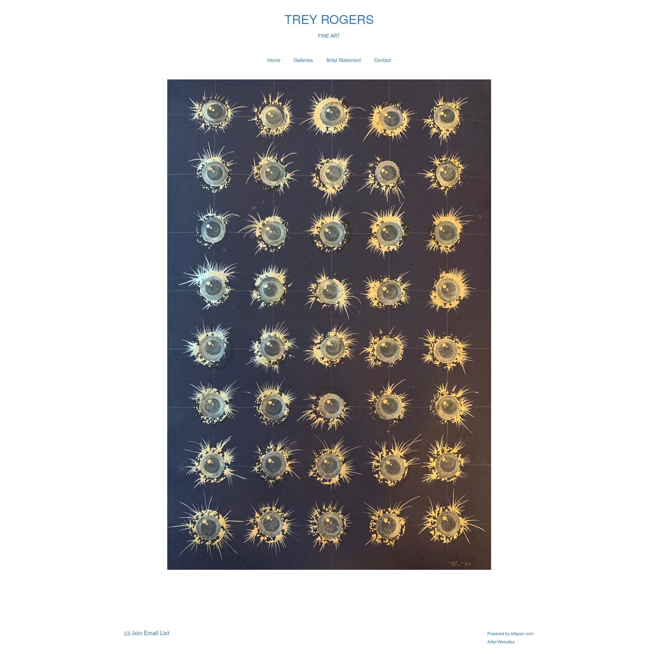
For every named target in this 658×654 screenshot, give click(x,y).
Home (273, 59)
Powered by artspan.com (510, 633)
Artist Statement (343, 59)
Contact (382, 59)
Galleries (303, 59)
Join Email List (150, 632)
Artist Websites (501, 641)
